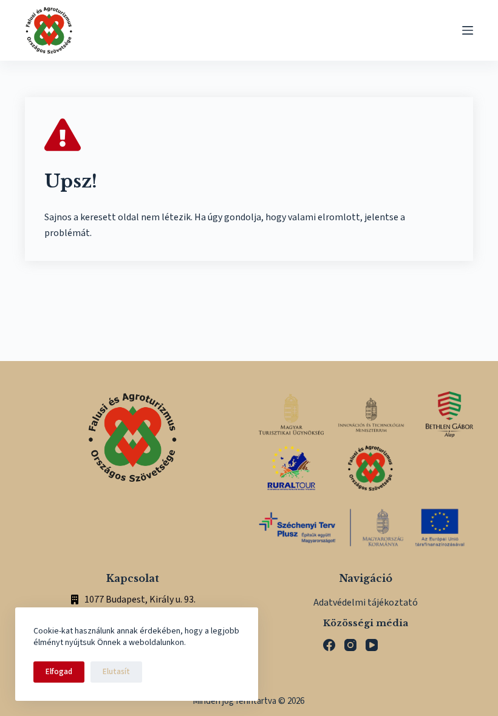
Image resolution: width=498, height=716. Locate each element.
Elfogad (59, 671)
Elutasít (116, 671)
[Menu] (467, 30)
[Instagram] (350, 645)
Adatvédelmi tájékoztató (365, 602)
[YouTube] (372, 645)
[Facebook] (329, 645)
